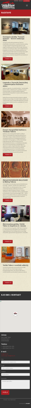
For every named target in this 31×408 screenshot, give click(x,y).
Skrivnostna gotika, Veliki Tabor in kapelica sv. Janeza (14, 225)
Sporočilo (4, 378)
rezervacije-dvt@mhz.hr (8, 356)
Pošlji (5, 392)
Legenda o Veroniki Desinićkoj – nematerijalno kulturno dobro (15, 84)
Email (2, 365)
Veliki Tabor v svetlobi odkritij (15, 265)
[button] (15, 314)
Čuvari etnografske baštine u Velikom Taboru (14, 131)
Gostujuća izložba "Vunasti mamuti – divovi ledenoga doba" (13, 38)
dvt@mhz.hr (4, 354)
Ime (2, 359)
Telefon (3, 371)
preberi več (8, 58)
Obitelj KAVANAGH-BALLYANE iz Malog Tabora (15, 181)
